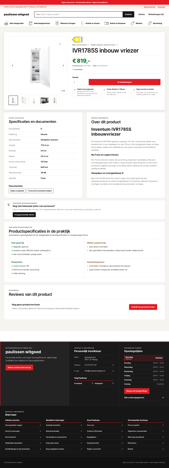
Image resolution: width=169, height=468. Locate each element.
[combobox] (78, 14)
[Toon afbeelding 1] (13, 100)
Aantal (75, 77)
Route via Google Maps (137, 391)
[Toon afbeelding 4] (44, 100)
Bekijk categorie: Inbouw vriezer (103, 45)
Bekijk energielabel (17, 191)
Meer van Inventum (79, 45)
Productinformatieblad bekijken (40, 191)
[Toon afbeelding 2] (23, 100)
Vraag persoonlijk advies (24, 215)
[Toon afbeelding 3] (34, 100)
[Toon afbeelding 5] (55, 100)
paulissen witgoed (16, 14)
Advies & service (149, 7)
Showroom (161, 7)
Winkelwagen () (156, 14)
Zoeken (128, 14)
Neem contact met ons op (19, 367)
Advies (141, 14)
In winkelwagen (125, 82)
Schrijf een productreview (143, 307)
